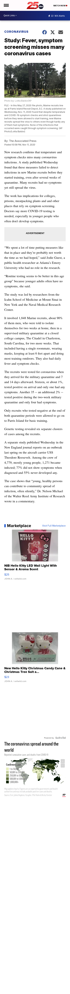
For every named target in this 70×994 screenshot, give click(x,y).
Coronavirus (16, 31)
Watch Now (59, 6)
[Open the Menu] (6, 5)
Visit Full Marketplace (54, 525)
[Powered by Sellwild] (60, 738)
